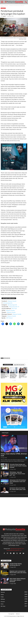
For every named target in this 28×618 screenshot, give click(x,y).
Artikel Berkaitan (8, 364)
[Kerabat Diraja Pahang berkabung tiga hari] (5, 566)
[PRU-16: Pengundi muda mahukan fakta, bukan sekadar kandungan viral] (23, 370)
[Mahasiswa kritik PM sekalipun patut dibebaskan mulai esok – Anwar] (5, 482)
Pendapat (6, 5)
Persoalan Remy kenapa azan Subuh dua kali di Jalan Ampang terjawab (18, 466)
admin (4, 16)
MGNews (3, 599)
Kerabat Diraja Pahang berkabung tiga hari (16, 564)
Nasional (3, 592)
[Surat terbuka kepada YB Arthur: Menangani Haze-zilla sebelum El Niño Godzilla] (14, 370)
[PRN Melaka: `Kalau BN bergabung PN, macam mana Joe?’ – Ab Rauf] (5, 474)
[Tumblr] (17, 553)
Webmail (18, 613)
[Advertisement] (14, 342)
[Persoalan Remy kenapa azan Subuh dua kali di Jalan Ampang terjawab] (5, 466)
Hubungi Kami (11, 613)
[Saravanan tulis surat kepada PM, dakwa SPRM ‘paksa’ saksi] (5, 490)
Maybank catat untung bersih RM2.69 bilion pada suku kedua (18, 571)
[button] (25, 2)
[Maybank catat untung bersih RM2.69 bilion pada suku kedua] (5, 573)
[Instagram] (7, 553)
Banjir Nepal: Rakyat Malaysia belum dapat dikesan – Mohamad (17, 580)
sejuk (5, 358)
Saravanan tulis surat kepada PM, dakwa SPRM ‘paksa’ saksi (18, 488)
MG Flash (14, 308)
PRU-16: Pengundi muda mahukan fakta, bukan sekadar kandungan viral (23, 375)
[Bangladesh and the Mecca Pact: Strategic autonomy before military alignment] (5, 370)
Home (2, 5)
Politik (2, 596)
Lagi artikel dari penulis (19, 364)
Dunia (2, 604)
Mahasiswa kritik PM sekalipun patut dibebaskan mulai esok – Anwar (18, 481)
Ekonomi (3, 601)
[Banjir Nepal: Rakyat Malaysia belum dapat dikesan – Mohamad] (5, 581)
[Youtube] (23, 553)
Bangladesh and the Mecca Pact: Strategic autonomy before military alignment (5, 375)
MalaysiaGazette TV (14, 306)
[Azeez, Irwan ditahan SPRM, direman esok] (14, 443)
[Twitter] (20, 553)
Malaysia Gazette (12, 301)
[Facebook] (4, 553)
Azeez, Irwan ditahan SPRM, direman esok (14, 455)
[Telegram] (14, 553)
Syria (8, 358)
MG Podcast (9, 318)
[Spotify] (11, 553)
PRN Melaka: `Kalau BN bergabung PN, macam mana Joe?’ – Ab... (17, 473)
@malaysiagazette (7, 303)
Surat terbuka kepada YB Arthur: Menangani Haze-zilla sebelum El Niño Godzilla (13, 375)
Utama (2, 451)
